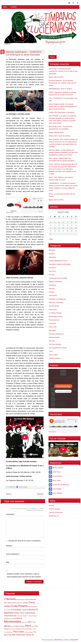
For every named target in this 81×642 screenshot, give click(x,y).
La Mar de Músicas (32, 616)
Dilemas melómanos (55, 281)
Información (53, 309)
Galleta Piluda (30, 613)
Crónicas (52, 275)
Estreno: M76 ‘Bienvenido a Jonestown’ (62, 112)
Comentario (10, 514)
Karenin (25, 616)
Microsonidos (12, 621)
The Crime (18, 631)
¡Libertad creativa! (54, 358)
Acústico (52, 254)
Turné (50, 351)
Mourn (34, 622)
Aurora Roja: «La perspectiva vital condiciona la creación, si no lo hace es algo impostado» (63, 71)
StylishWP (74, 640)
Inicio (5, 7)
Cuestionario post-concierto (58, 278)
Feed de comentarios (56, 512)
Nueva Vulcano (20, 626)
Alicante (27, 599)
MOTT (30, 622)
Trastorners (20, 635)
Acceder (51, 505)
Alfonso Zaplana (57, 468)
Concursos (52, 271)
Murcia (7, 626)
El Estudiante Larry (18, 610)
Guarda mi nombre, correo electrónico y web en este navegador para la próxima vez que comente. (24, 575)
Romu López (23, 487)
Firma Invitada (57, 476)
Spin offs (52, 341)
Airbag (17, 599)
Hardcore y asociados (56, 302)
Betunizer (33, 599)
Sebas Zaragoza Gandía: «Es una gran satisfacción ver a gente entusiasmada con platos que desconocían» (63, 106)
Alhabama (22, 599)
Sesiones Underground (56, 334)
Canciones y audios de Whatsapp (59, 264)
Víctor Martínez (57, 493)
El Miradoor (31, 610)
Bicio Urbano (8, 603)
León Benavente (8, 618)
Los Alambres (17, 618)
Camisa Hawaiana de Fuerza (58, 261)
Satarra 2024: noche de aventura (59, 136)
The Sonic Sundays (55, 344)
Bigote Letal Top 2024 (56, 132)
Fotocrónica (53, 295)
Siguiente (40, 494)
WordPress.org (54, 516)
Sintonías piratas (54, 337)
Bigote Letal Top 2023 (56, 200)
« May (51, 239)
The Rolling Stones (28, 632)
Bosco (20, 603)
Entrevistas (52, 285)
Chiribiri (7, 606)
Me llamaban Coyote (55, 316)
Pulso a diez (53, 327)
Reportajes (52, 330)
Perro (28, 625)
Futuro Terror (19, 613)
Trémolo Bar (30, 635)
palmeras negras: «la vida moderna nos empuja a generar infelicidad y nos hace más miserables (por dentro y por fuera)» (63, 152)
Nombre (9, 546)
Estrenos (52, 288)
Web (7, 562)
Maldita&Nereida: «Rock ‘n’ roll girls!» (61, 89)
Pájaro (33, 626)
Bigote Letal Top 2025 (56, 77)
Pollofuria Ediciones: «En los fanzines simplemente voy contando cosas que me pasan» (62, 83)
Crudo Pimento (19, 606)
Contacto (13, 7)
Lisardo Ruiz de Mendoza (60, 485)
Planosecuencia (54, 320)
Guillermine (19, 616)
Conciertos (52, 268)
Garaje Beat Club (10, 616)
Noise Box (12, 626)
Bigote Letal (15, 603)
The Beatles (28, 629)
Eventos (51, 292)
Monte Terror (25, 622)
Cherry (32, 602)
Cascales (25, 603)
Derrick (30, 606)
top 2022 (12, 635)
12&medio (10, 598)
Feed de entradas (54, 509)
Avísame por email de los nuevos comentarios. (24, 541)
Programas (52, 323)
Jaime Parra (56, 472)
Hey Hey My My (54, 306)
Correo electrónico (13, 554)
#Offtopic (52, 250)
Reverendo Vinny (20, 629)
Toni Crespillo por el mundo (58, 348)
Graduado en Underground (57, 299)
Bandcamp (52, 257)
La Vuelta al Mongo (55, 313)
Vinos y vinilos (53, 355)
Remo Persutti (11, 629)
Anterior (8, 494)
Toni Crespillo (56, 489)
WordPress (59, 640)
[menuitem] (5, 7)
